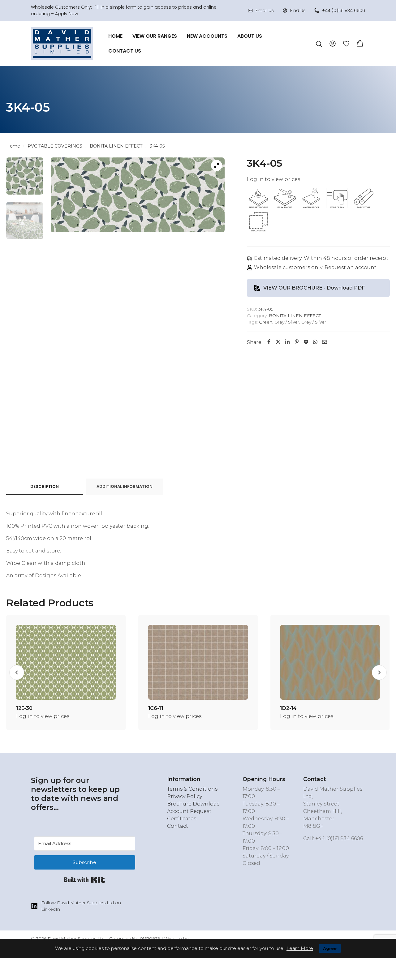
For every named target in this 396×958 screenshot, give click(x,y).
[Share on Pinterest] (296, 342)
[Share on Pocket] (305, 342)
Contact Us (124, 50)
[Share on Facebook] (268, 342)
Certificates (181, 819)
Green (265, 322)
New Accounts (207, 36)
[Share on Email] (324, 342)
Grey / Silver (286, 322)
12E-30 (284, 708)
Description (44, 486)
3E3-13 (152, 708)
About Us (249, 36)
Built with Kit (84, 879)
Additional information (125, 486)
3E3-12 (20, 708)
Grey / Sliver (313, 322)
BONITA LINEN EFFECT (116, 146)
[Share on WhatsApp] (315, 342)
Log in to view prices (273, 179)
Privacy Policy (184, 796)
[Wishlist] (346, 43)
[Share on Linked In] (287, 342)
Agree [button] (330, 948)
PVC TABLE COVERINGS (55, 146)
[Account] (332, 43)
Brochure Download (193, 804)
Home (115, 36)
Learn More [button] (299, 948)
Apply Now (66, 14)
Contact (177, 826)
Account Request (189, 811)
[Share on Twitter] (278, 342)
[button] (16, 672)
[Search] (319, 44)
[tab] (44, 487)
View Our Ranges (154, 36)
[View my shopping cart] (360, 43)
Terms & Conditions (192, 789)
